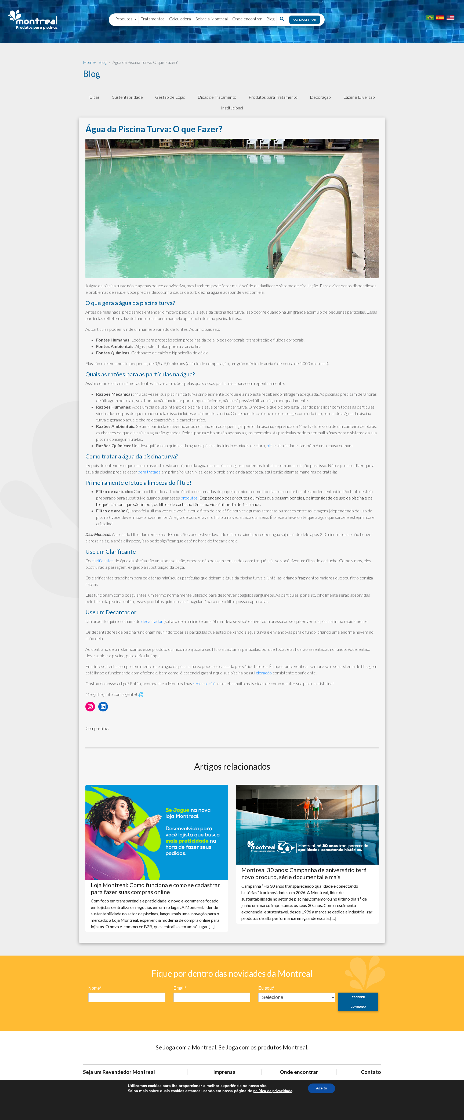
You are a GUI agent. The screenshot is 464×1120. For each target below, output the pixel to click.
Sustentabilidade (127, 97)
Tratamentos (153, 18)
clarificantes (103, 560)
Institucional (232, 107)
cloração (264, 672)
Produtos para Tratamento (273, 97)
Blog (270, 18)
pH (270, 445)
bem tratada (149, 471)
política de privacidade (272, 1090)
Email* (179, 988)
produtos (189, 497)
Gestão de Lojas (170, 97)
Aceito (321, 1088)
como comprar (304, 19)
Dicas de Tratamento (217, 97)
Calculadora (180, 18)
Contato (371, 1072)
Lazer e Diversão (359, 97)
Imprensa (224, 1072)
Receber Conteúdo (358, 1002)
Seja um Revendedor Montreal (119, 1072)
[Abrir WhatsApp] (451, 1106)
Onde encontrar (247, 18)
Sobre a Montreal (211, 18)
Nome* (95, 988)
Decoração (320, 97)
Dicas (94, 97)
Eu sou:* (266, 988)
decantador (152, 621)
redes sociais (205, 683)
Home (89, 62)
